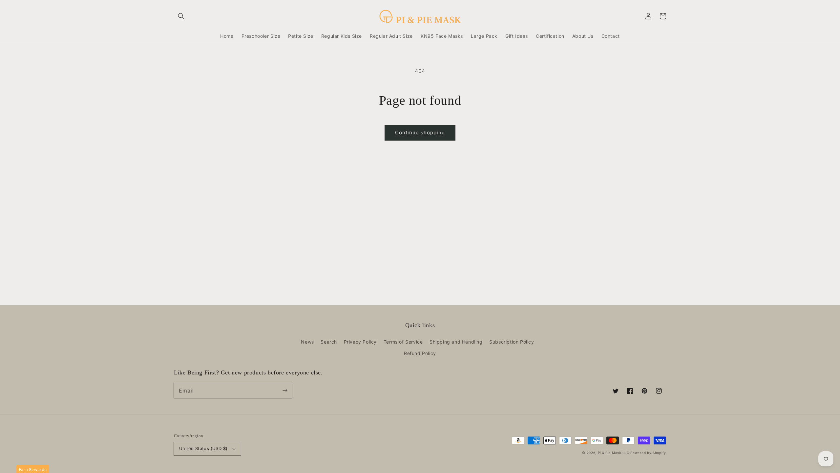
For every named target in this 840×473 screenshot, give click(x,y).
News (307, 342)
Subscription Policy (511, 342)
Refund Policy (420, 353)
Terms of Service (403, 342)
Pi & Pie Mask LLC (613, 453)
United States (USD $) (203, 448)
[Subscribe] (285, 390)
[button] (181, 16)
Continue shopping (420, 132)
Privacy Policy (360, 342)
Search (329, 342)
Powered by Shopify (648, 453)
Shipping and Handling (456, 342)
